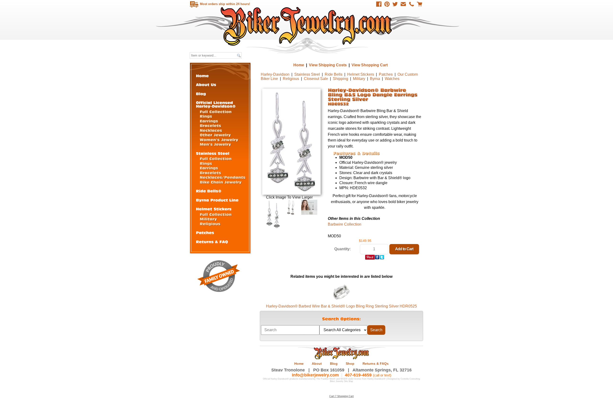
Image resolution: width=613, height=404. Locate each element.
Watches (392, 79)
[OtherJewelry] (215, 135)
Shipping (340, 79)
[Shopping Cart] (419, 4)
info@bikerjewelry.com (315, 375)
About (317, 363)
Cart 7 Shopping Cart (341, 396)
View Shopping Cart (370, 65)
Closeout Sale (316, 79)
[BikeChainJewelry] (221, 182)
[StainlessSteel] (212, 153)
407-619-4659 (358, 375)
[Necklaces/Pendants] (222, 177)
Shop (350, 363)
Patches (386, 74)
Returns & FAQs (376, 363)
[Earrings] (209, 121)
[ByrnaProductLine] (217, 200)
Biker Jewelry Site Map (341, 381)
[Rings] (206, 116)
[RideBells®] (208, 191)
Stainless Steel (307, 74)
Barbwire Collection (344, 224)
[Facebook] (378, 4)
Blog (334, 363)
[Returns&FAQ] (212, 241)
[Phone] (411, 4)
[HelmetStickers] (214, 209)
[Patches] (205, 232)
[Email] (403, 4)
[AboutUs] (206, 84)
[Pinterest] (387, 4)
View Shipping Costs (328, 65)
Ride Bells (333, 74)
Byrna (375, 79)
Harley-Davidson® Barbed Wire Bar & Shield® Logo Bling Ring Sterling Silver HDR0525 (341, 306)
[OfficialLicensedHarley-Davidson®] (216, 104)
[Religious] (210, 224)
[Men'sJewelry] (215, 144)
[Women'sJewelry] (219, 139)
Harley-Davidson (275, 74)
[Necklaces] (211, 130)
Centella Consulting (410, 379)
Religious (291, 79)
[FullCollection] (216, 111)
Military (359, 79)
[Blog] (201, 93)
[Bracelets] (210, 125)
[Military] (208, 219)
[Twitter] (395, 4)
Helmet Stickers (360, 74)
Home (307, 26)
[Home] (202, 76)
